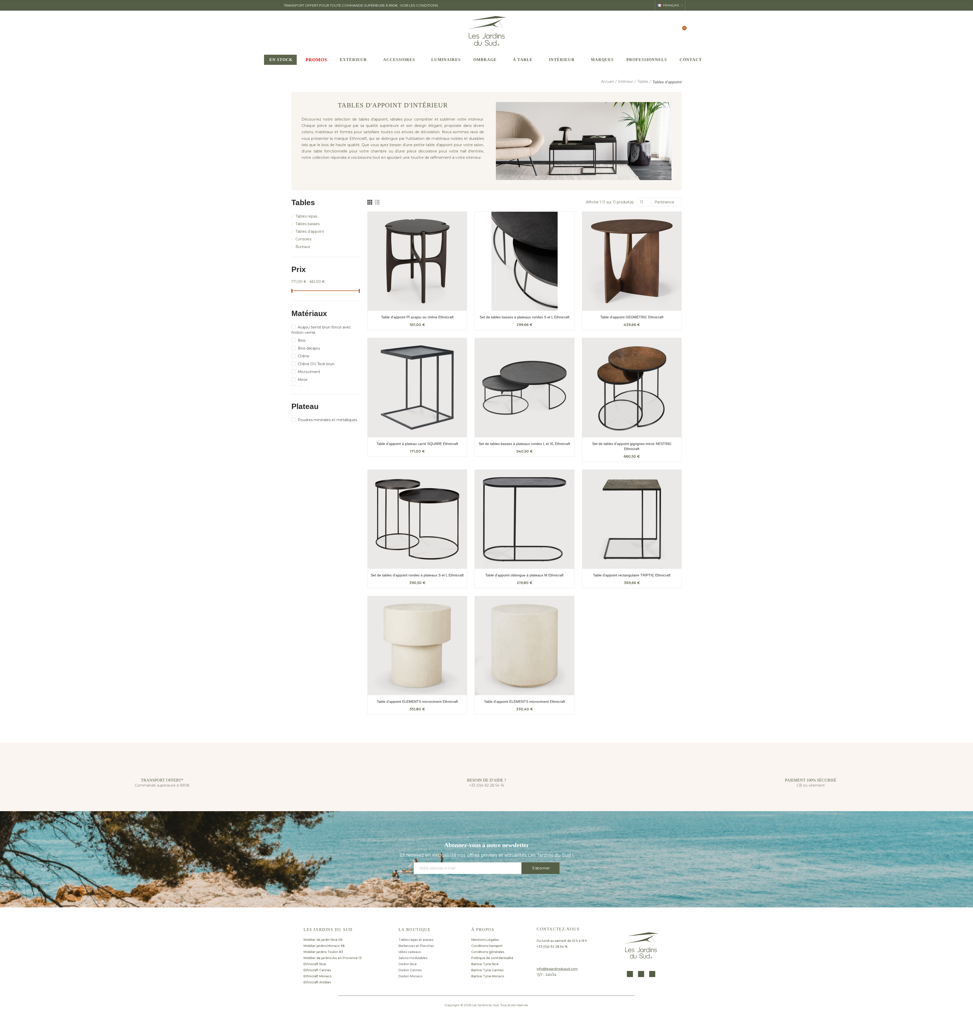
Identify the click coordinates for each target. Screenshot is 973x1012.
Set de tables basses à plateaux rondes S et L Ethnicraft (524, 317)
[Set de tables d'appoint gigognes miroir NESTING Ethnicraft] (631, 387)
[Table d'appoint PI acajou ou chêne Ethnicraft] (417, 261)
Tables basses (307, 224)
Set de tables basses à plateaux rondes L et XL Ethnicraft (524, 444)
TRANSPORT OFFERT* (162, 780)
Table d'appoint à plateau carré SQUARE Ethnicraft (417, 444)
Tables (303, 202)
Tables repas (306, 216)
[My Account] (672, 30)
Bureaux (302, 246)
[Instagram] (641, 974)
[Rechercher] (661, 30)
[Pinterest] (652, 974)
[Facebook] (630, 974)
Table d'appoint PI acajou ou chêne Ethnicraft (417, 317)
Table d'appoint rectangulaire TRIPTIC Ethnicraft (631, 575)
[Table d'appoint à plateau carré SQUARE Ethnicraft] (417, 387)
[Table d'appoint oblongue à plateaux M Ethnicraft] (524, 519)
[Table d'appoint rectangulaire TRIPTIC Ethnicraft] (631, 519)
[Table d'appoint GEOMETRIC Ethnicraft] (631, 261)
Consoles (303, 239)
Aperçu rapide (454, 220)
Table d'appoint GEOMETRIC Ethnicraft (631, 317)
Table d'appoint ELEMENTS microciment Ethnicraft (417, 701)
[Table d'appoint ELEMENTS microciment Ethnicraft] (417, 645)
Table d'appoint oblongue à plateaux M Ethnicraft (524, 575)
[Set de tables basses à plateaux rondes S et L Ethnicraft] (524, 261)
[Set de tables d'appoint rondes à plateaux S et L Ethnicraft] (417, 519)
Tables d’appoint (309, 231)
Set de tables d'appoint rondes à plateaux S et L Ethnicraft (417, 575)
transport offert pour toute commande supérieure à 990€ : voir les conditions (361, 5)
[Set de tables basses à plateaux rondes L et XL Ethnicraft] (524, 387)
